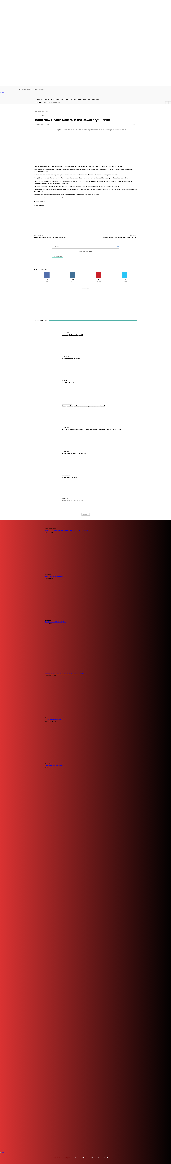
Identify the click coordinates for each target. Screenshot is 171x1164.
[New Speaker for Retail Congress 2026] (47, 452)
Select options (5, 1103)
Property (47, 671)
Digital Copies (65, 332)
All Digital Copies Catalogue (71, 358)
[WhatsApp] (170, 88)
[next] (169, 102)
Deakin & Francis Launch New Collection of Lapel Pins (120, 237)
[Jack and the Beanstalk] (47, 476)
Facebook (57, 1157)
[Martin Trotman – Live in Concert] (47, 500)
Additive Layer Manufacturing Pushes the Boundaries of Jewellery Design (66, 530)
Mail (76, 1157)
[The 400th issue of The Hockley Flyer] (22, 641)
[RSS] (89, 1157)
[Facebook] (156, 88)
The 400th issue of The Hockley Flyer (55, 622)
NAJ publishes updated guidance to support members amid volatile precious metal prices (91, 430)
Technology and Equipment (50, 528)
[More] (98, 215)
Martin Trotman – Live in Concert (72, 501)
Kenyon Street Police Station (53, 719)
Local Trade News (67, 403)
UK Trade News (66, 427)
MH (39, 124)
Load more (85, 514)
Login (117, 246)
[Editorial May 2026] (47, 381)
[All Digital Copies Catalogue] (47, 358)
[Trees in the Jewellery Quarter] (22, 785)
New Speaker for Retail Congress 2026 (74, 453)
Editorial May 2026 (68, 382)
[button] (47, 89)
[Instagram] (161, 88)
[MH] (35, 124)
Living (39, 111)
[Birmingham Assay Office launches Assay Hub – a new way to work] (47, 405)
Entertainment (66, 475)
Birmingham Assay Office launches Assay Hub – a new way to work (83, 406)
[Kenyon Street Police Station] (22, 739)
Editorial (64, 380)
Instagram (67, 1157)
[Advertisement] (85, 227)
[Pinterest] (165, 88)
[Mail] (163, 88)
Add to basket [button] (5, 958)
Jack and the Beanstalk (69, 477)
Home (35, 111)
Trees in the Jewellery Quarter (53, 765)
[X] (168, 88)
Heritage (46, 717)
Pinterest (84, 1157)
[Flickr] (159, 88)
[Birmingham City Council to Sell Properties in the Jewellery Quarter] (22, 693)
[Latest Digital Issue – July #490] (47, 334)
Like (47, 273)
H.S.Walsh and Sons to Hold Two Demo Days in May (50, 237)
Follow (72, 273)
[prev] (166, 102)
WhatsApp (106, 1157)
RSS (92, 1157)
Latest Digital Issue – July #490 (51, 102)
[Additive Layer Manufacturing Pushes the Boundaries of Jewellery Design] (22, 549)
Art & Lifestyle (44, 111)
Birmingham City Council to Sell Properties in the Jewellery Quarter (64, 674)
